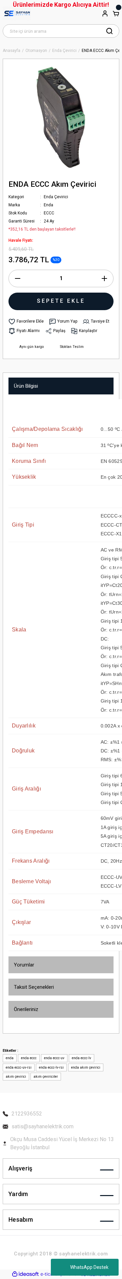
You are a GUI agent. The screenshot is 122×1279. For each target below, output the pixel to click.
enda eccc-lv (81, 1058)
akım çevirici (16, 1076)
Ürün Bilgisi (26, 386)
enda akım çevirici (85, 1067)
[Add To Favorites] (26, 321)
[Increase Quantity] (104, 278)
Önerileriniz (26, 1009)
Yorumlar (24, 965)
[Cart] (116, 13)
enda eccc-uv (54, 1058)
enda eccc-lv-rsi (51, 1067)
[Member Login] (105, 13)
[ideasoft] (25, 1274)
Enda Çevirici (56, 197)
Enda (48, 205)
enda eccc (29, 1058)
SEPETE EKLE (61, 301)
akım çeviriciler (46, 1076)
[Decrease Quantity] (17, 278)
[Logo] (17, 13)
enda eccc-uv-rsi (19, 1067)
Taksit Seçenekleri (34, 987)
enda (10, 1058)
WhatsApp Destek (89, 1267)
